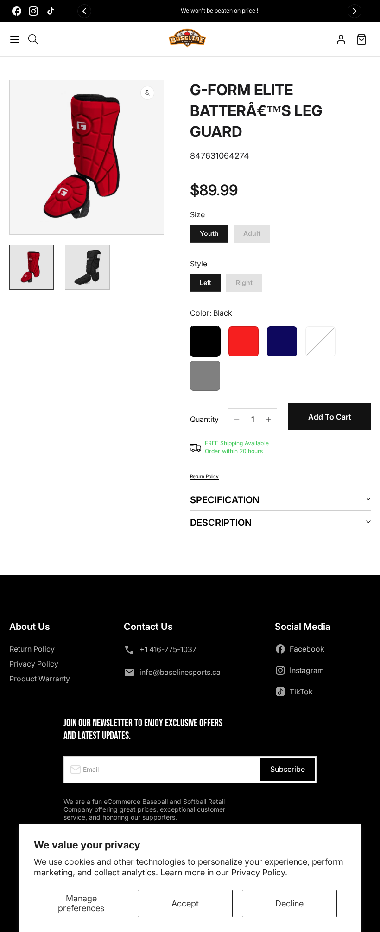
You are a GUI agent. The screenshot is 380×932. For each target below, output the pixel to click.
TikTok (301, 691)
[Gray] (205, 376)
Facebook (307, 649)
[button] (16, 39)
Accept (185, 903)
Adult (251, 233)
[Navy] (282, 341)
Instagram (307, 670)
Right (244, 282)
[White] (320, 341)
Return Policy (204, 476)
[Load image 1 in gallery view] (31, 267)
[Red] (243, 341)
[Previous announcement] (84, 11)
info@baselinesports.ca (180, 672)
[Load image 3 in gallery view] (87, 267)
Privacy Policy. (259, 872)
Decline (289, 903)
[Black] (205, 341)
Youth (209, 233)
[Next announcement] (354, 11)
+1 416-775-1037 (167, 649)
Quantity (204, 419)
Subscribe (287, 769)
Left (205, 282)
